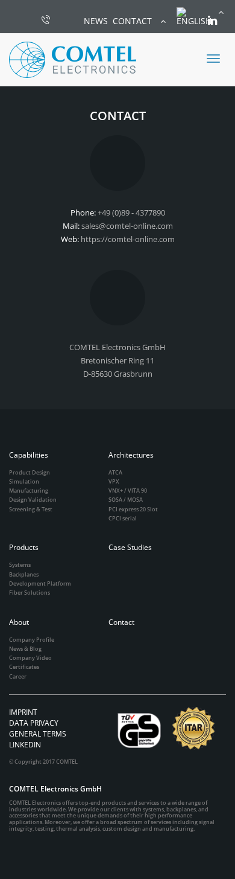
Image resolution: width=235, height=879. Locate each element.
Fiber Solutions (29, 592)
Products (24, 547)
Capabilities (28, 455)
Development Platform (40, 583)
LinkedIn (25, 745)
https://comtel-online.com (128, 239)
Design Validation (33, 499)
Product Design (29, 472)
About (19, 622)
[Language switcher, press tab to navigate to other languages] (200, 16)
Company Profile (31, 640)
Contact (121, 622)
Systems (20, 565)
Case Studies (130, 547)
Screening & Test (30, 509)
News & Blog (25, 649)
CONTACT (132, 21)
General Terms (37, 734)
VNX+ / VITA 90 (127, 490)
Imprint (23, 712)
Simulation (24, 481)
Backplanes (24, 574)
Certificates (24, 667)
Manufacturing (28, 490)
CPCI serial (122, 518)
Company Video (30, 658)
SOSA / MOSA (125, 499)
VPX (113, 481)
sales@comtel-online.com (127, 225)
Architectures (131, 455)
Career (18, 676)
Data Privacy (33, 723)
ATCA (115, 472)
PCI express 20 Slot (133, 509)
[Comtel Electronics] (72, 59)
